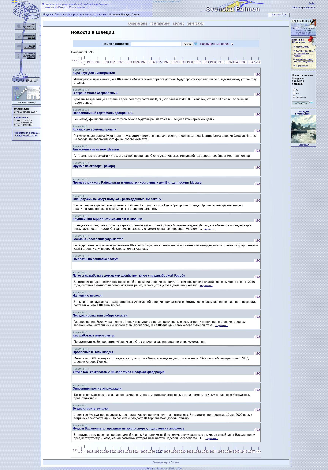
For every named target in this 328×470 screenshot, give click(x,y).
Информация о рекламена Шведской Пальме (27, 134)
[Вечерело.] (303, 142)
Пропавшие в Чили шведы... (94, 352)
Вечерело (303, 144)
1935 (220, 62)
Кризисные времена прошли (94, 129)
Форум (32, 46)
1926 (151, 62)
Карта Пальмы (195, 24)
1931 (190, 62)
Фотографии (29, 36)
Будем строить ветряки (91, 408)
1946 (243, 62)
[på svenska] (14, 2)
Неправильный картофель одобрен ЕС (103, 113)
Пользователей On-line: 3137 (166, 1)
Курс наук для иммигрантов (94, 73)
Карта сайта (279, 14)
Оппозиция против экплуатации (97, 388)
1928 (166, 62)
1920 (105, 62)
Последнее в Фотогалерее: (303, 112)
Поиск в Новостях (160, 24)
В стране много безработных (95, 93)
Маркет (31, 38)
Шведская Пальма (53, 14)
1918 (90, 62)
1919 (97, 62)
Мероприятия (29, 26)
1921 (113, 62)
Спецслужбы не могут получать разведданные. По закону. (117, 199)
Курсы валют (21, 117)
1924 (136, 62)
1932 (197, 62)
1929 (174, 62)
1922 (120, 62)
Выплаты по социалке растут (95, 259)
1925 (143, 62)
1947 (251, 62)
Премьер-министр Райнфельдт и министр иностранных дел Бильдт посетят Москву (137, 182)
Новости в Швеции (95, 14)
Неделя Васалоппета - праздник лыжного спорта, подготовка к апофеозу (128, 428)
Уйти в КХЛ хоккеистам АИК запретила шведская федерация (118, 372)
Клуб (33, 24)
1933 (205, 62)
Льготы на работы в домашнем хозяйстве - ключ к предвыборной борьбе (129, 275)
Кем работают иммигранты (93, 335)
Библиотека (29, 54)
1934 (213, 62)
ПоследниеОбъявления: (299, 41)
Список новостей (137, 24)
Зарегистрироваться (303, 7)
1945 (236, 62)
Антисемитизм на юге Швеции (96, 149)
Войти (311, 3)
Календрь (178, 24)
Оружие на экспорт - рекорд (94, 166)
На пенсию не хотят (88, 295)
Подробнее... (209, 229)
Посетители (29, 28)
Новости (31, 57)
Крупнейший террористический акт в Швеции (107, 219)
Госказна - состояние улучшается (98, 239)
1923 (128, 62)
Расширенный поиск (214, 43)
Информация (74, 14)
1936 (228, 62)
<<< (74, 60)
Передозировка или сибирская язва (100, 315)
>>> (258, 62)
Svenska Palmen (24, 80)
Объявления (29, 47)
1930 (182, 62)
